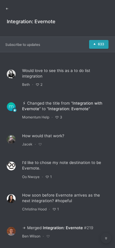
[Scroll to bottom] (106, 238)
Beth (26, 84)
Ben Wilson (31, 236)
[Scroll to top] (106, 225)
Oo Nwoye (31, 177)
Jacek (27, 144)
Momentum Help (35, 117)
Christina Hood (34, 209)
